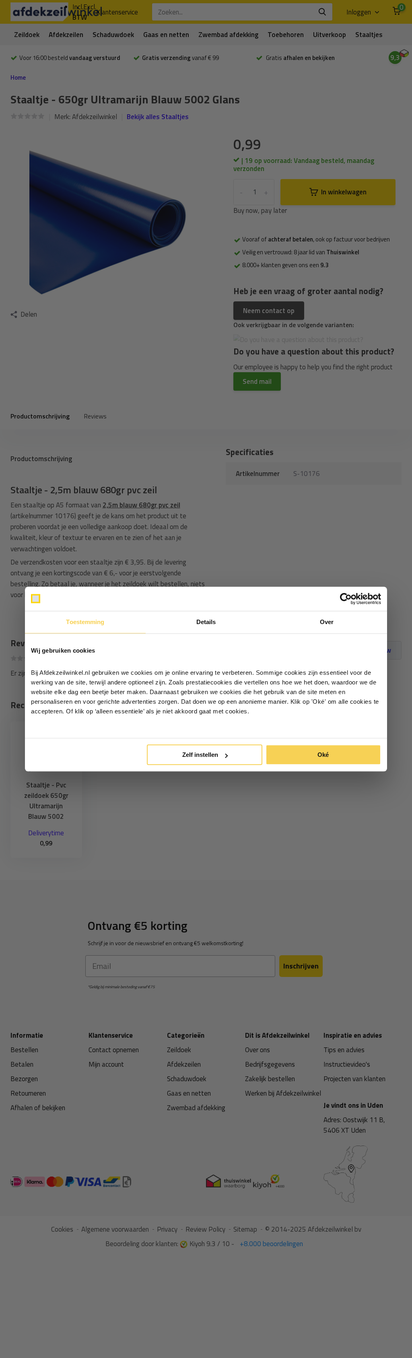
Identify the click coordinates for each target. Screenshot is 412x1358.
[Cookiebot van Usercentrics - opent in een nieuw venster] (346, 599)
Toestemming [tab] (85, 621)
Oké (323, 754)
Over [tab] (327, 621)
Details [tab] (206, 621)
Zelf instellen (200, 754)
